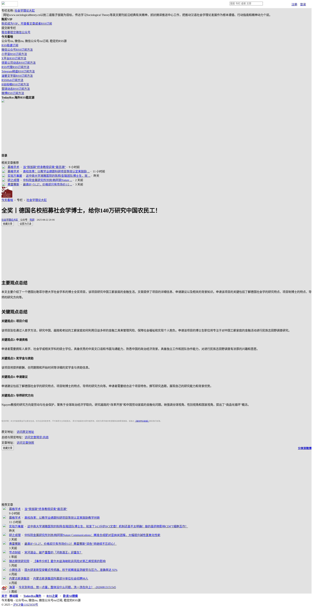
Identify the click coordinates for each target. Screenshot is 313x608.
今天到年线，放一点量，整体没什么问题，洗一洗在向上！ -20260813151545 (67, 587)
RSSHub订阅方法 (12, 80)
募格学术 (13, 167)
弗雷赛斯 (13, 184)
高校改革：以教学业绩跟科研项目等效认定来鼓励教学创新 (62, 517)
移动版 (13, 595)
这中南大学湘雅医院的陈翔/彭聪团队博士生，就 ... (58, 175)
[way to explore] (9, 5)
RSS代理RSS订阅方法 (15, 67)
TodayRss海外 (32, 595)
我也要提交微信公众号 (15, 32)
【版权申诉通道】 (142, 421)
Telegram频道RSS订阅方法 (18, 71)
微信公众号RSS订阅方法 (17, 49)
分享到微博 (305, 448)
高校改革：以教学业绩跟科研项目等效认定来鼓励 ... (56, 171)
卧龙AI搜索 (70, 595)
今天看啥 (7, 200)
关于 (4, 595)
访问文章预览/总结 (37, 437)
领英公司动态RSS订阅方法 (18, 62)
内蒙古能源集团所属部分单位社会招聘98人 (60, 578)
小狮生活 (15, 569)
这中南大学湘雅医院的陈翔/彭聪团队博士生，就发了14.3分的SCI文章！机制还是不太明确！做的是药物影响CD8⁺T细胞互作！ (107, 526)
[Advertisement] (110, 127)
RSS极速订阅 (9, 45)
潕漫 (12, 587)
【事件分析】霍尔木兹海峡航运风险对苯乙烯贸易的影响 (69, 561)
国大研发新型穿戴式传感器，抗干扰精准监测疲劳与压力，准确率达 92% (70, 569)
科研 (32, 219)
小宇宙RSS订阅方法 (14, 54)
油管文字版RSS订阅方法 (17, 75)
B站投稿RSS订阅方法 (15, 84)
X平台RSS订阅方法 (13, 58)
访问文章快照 (25, 442)
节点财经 (15, 552)
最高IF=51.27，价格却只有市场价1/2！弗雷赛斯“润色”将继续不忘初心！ (70, 543)
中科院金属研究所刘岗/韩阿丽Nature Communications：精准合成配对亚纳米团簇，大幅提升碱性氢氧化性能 (92, 535)
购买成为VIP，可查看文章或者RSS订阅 (26, 23)
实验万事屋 (15, 175)
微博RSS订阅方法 (12, 93)
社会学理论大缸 (24, 10)
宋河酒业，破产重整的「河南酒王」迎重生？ (53, 552)
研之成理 (13, 180)
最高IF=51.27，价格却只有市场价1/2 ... (47, 184)
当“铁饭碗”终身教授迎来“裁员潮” (44, 167)
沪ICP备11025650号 (25, 604)
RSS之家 (52, 595)
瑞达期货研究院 (19, 561)
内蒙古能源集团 (19, 578)
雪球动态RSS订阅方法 (15, 88)
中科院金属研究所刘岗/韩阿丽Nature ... (47, 180)
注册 (294, 4)
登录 (303, 4)
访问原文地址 (25, 431)
